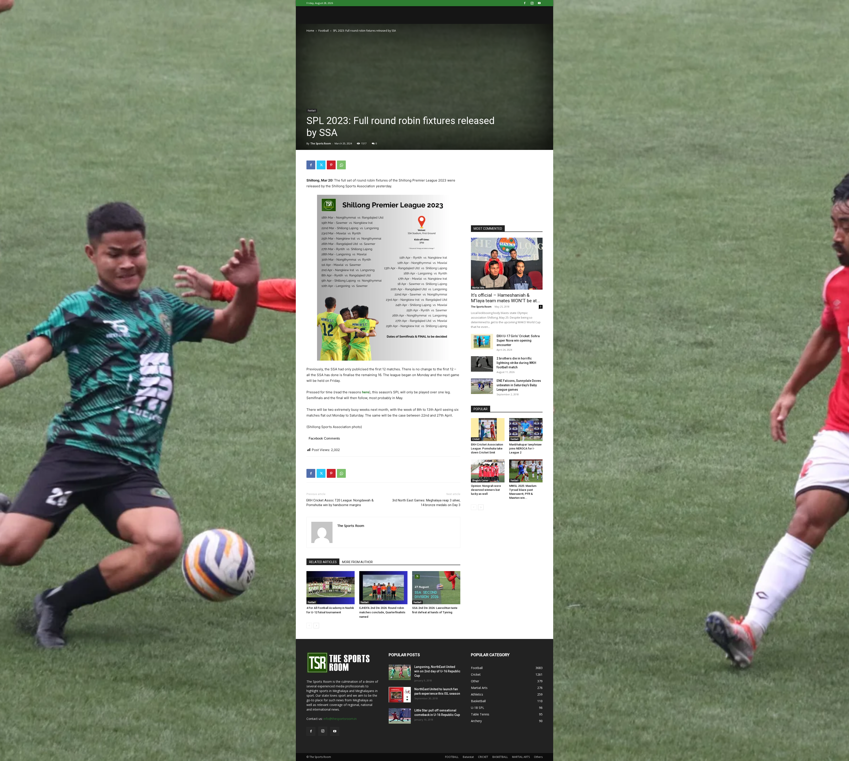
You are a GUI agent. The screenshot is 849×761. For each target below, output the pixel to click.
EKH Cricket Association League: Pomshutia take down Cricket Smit (487, 448)
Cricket (476, 439)
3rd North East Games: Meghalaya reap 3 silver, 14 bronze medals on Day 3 (426, 502)
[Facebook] (524, 3)
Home (310, 31)
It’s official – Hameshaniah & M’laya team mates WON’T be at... (505, 298)
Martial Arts (478, 287)
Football (323, 31)
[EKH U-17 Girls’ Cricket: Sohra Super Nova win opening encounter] (482, 341)
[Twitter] (321, 165)
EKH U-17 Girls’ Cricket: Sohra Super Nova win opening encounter (518, 340)
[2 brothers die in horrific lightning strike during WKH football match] (482, 364)
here (365, 392)
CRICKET (483, 757)
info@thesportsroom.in (340, 719)
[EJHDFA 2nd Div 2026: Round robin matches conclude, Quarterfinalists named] (383, 587)
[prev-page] (309, 625)
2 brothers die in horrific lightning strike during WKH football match (516, 363)
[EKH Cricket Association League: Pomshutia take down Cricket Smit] (488, 429)
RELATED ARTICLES (323, 562)
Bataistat (468, 757)
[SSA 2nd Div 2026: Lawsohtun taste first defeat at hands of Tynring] (436, 587)
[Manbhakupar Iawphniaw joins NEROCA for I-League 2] (526, 429)
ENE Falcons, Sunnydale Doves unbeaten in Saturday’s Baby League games (519, 385)
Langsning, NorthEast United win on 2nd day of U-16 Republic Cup (437, 671)
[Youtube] (539, 3)
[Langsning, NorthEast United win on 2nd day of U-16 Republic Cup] (400, 672)
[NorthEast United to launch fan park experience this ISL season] (400, 694)
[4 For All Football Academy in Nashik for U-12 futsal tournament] (330, 587)
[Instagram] (532, 3)
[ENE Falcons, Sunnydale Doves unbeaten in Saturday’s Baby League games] (482, 386)
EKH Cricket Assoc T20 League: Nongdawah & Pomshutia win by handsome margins (340, 502)
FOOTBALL (452, 757)
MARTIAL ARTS (521, 757)
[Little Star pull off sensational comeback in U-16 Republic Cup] (400, 716)
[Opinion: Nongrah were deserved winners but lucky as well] (488, 470)
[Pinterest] (331, 165)
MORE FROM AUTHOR (357, 562)
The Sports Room (320, 143)
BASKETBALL (500, 757)
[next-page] (316, 625)
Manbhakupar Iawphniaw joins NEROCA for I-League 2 (525, 448)
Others (538, 757)
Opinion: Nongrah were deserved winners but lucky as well (486, 489)
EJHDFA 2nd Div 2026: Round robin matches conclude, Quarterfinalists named (382, 612)
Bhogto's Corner (480, 480)
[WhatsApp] (341, 165)
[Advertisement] (504, 188)
